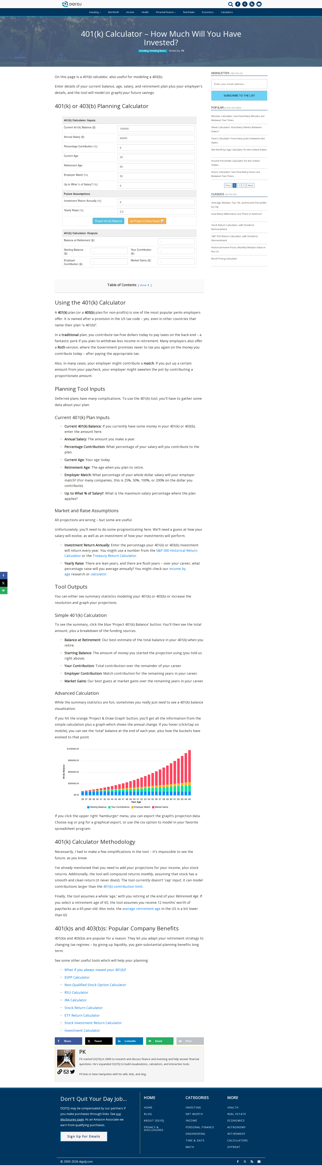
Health (145, 12)
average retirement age (141, 908)
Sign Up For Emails (83, 1136)
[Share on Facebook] (3, 575)
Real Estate (189, 12)
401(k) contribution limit (123, 886)
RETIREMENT (236, 1133)
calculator (99, 574)
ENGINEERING (195, 1133)
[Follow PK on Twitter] (72, 1073)
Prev (228, 185)
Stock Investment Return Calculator (93, 1023)
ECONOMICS (236, 1120)
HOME (148, 1107)
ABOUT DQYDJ (154, 1120)
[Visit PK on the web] (59, 1073)
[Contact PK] (66, 1073)
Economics (207, 12)
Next (250, 185)
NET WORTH (194, 1114)
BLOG (148, 1114)
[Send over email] (3, 590)
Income (130, 12)
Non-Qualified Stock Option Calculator (95, 985)
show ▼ (145, 285)
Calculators (227, 12)
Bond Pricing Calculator (224, 258)
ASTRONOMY (236, 1127)
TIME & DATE (195, 1140)
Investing (94, 12)
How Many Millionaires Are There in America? (236, 214)
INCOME (191, 1120)
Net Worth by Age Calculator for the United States (239, 149)
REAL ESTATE (236, 1114)
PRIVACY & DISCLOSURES (153, 1129)
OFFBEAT (233, 1147)
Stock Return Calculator (83, 1007)
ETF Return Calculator (82, 1015)
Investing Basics (158, 50)
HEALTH (233, 1107)
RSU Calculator (76, 992)
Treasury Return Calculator (114, 555)
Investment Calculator (82, 1030)
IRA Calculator (75, 1000)
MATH (190, 1147)
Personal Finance (165, 12)
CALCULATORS (237, 1140)
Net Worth (113, 12)
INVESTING (193, 1107)
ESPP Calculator (77, 977)
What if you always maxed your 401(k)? (95, 969)
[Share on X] (3, 583)
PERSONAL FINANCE (200, 1127)
